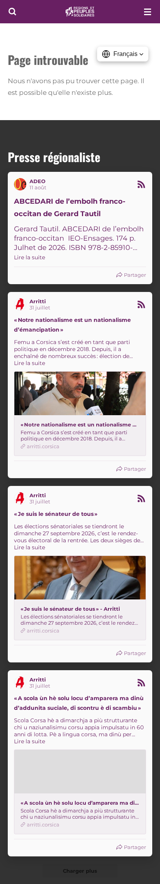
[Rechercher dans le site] (12, 11)
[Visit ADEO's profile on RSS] (22, 184)
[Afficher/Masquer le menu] (147, 11)
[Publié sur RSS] (141, 184)
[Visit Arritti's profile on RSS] (22, 304)
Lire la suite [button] (29, 257)
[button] (123, 54)
